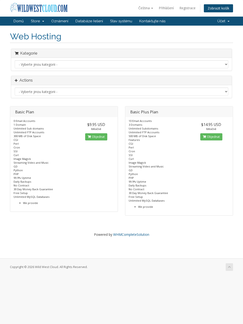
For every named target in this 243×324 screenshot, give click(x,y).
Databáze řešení (89, 21)
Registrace (187, 8)
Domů (19, 21)
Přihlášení (166, 8)
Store (36, 21)
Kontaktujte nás (152, 21)
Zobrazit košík (218, 8)
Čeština (144, 8)
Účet (222, 21)
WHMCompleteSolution (131, 234)
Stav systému (121, 21)
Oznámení (59, 21)
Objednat (98, 137)
